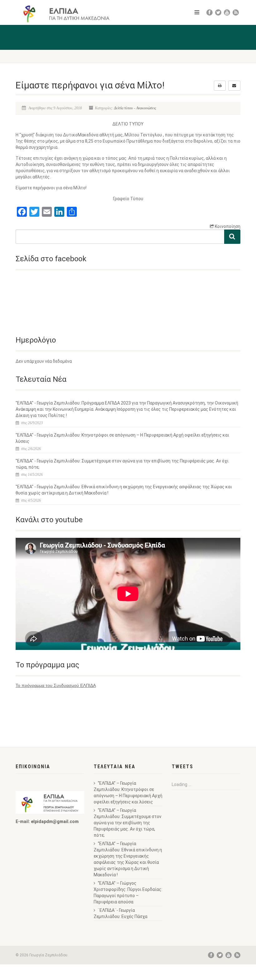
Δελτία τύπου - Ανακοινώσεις (135, 108)
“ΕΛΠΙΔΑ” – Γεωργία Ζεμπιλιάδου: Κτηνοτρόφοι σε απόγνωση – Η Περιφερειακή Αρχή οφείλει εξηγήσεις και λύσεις (128, 792)
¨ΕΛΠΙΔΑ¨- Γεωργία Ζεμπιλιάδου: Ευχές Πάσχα (120, 913)
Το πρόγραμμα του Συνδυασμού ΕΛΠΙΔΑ (56, 685)
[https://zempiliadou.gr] (69, 14)
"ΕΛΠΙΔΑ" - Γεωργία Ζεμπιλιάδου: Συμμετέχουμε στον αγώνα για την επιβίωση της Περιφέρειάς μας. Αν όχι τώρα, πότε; (122, 464)
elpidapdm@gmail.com (55, 821)
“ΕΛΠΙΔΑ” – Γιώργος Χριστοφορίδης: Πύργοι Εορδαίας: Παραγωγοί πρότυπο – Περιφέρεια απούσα (128, 892)
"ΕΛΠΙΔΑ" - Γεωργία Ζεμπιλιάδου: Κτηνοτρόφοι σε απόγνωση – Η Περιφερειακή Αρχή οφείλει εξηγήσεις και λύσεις (122, 438)
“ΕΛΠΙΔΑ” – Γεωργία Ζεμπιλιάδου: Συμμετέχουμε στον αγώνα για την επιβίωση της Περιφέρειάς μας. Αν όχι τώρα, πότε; (127, 823)
